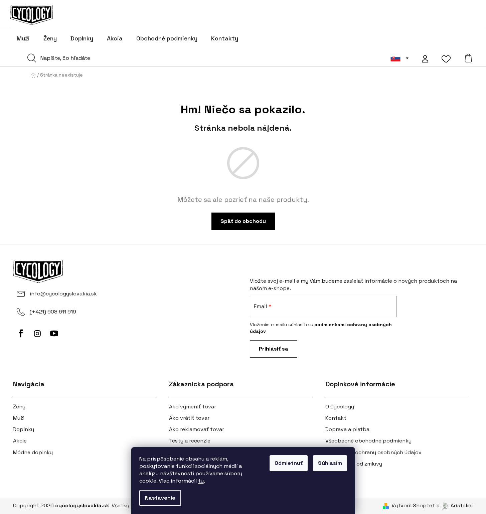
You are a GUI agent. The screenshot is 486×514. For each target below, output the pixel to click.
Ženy (19, 406)
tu (201, 480)
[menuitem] (23, 38)
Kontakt (335, 417)
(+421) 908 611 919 (53, 311)
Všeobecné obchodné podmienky (368, 440)
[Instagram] (37, 333)
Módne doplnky (33, 452)
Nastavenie (160, 497)
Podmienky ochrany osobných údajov (373, 452)
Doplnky (23, 429)
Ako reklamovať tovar (196, 429)
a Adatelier (455, 505)
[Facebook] (20, 333)
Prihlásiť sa (273, 348)
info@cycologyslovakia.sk (63, 293)
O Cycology (339, 406)
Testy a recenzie (189, 440)
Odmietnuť (289, 463)
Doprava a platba (347, 429)
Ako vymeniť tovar (192, 406)
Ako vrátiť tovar (189, 417)
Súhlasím (330, 463)
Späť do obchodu (243, 221)
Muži (18, 417)
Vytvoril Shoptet (413, 505)
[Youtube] (54, 333)
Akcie (20, 440)
